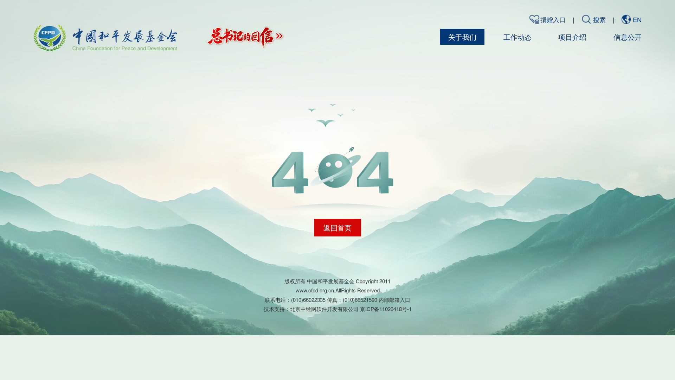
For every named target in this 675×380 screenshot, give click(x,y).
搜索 (599, 19)
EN (637, 19)
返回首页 (337, 227)
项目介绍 (572, 37)
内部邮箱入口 (394, 299)
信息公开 (627, 37)
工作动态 (517, 37)
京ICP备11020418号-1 (386, 308)
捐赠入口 (553, 19)
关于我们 (462, 37)
